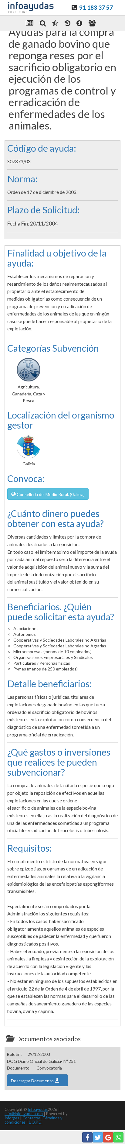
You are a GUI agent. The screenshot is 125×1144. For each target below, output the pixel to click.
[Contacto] (92, 23)
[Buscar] (43, 23)
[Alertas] (67, 23)
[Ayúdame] (79, 23)
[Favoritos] (55, 23)
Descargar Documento (33, 1080)
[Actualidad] (29, 23)
